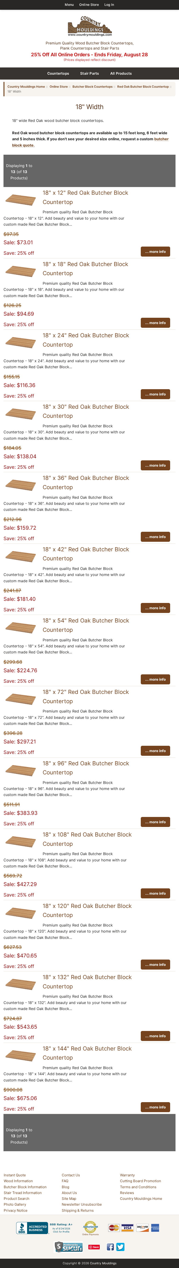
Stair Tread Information (23, 1193)
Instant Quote (15, 1175)
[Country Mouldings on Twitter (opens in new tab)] (120, 1247)
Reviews (127, 1193)
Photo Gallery (15, 1204)
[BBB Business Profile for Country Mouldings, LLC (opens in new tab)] (45, 1228)
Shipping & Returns (78, 1210)
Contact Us (71, 1175)
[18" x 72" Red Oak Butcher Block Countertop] (20, 706)
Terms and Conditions (138, 1187)
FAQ (65, 1181)
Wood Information (18, 1181)
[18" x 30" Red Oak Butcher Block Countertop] (20, 421)
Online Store (89, 5)
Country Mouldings (103, 1263)
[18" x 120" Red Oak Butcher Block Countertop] (20, 920)
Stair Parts (89, 73)
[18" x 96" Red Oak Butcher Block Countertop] (20, 777)
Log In (109, 5)
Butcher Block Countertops (92, 86)
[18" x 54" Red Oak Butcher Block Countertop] (20, 634)
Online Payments (90, 1234)
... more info (155, 251)
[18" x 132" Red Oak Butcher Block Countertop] (20, 991)
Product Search (16, 1198)
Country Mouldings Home (26, 86)
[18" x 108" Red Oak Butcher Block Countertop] (20, 848)
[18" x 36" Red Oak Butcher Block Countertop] (20, 492)
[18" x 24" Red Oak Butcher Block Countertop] (20, 349)
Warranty (127, 1175)
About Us (69, 1193)
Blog (65, 1187)
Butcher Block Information (25, 1187)
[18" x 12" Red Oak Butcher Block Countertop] (20, 207)
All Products (121, 73)
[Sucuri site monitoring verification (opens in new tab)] (68, 1247)
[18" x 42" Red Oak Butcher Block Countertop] (20, 563)
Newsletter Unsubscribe (82, 1204)
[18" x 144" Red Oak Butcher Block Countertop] (20, 1063)
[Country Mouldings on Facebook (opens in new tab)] (110, 1247)
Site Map (69, 1198)
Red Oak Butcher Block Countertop (143, 86)
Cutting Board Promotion (140, 1181)
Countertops (58, 73)
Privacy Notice (16, 1210)
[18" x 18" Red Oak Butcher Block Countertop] (20, 278)
